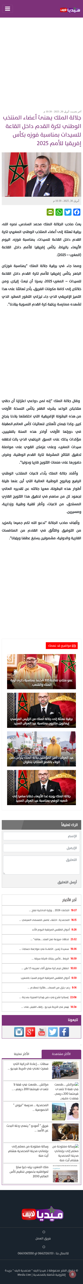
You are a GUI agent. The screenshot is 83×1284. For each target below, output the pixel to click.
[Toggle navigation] (7, 9)
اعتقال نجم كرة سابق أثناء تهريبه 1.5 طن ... (49, 968)
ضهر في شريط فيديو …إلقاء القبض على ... (49, 1007)
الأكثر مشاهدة (61, 1054)
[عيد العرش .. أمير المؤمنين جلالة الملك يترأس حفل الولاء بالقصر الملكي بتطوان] (41, 748)
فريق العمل (43, 1238)
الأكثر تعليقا (21, 1054)
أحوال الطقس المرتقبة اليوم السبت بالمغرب (49, 978)
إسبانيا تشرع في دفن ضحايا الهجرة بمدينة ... (48, 997)
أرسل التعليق (67, 882)
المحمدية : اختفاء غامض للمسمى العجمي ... (48, 920)
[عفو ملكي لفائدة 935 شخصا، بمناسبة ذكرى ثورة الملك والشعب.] (41, 671)
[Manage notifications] (72, 1274)
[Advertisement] (41, 62)
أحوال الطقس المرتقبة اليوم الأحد (54, 929)
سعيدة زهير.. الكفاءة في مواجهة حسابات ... (48, 949)
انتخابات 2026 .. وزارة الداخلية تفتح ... (53, 910)
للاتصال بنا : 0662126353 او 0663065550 (43, 1253)
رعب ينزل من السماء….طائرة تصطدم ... (52, 987)
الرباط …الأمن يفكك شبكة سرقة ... (54, 958)
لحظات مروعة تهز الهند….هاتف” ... (54, 939)
